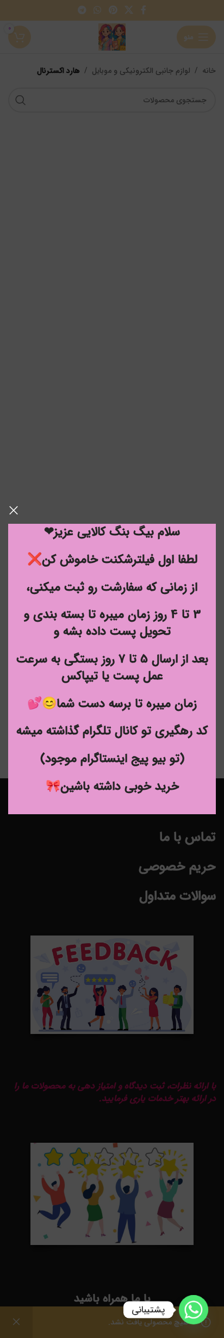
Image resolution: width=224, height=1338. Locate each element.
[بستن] (13, 510)
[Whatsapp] (193, 1309)
